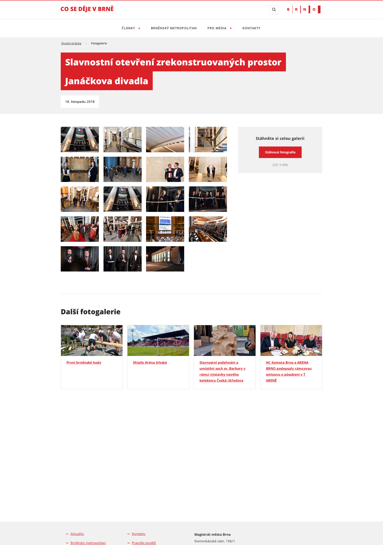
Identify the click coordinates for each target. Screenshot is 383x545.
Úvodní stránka (71, 43)
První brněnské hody (83, 362)
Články (129, 28)
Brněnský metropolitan (174, 28)
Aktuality (77, 533)
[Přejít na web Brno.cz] (303, 9)
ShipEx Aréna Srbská (150, 362)
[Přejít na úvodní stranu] (87, 12)
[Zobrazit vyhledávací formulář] (274, 9)
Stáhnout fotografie (280, 152)
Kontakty (251, 28)
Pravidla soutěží (144, 543)
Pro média (217, 28)
